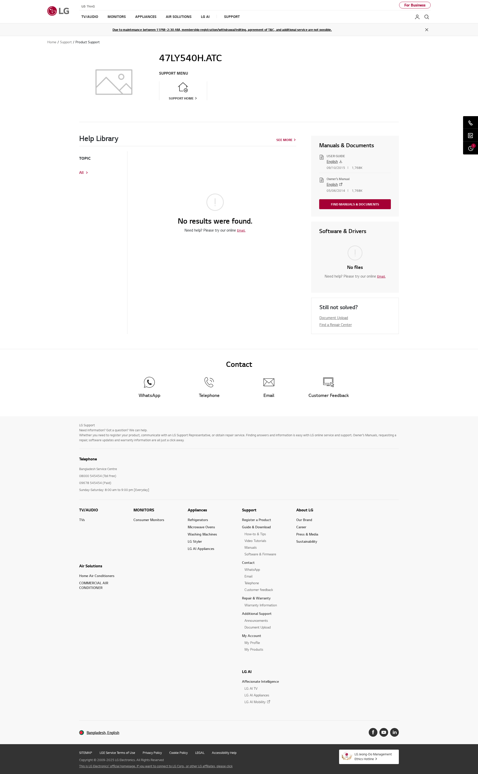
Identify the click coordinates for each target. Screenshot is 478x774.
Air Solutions (90, 565)
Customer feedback (258, 589)
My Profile (252, 642)
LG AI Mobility (255, 702)
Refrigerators (198, 519)
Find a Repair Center (335, 324)
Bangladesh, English (103, 732)
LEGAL (199, 752)
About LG (304, 509)
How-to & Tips (255, 534)
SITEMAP (85, 752)
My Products (253, 649)
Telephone (251, 582)
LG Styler (195, 541)
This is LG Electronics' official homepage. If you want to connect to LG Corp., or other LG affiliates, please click (156, 766)
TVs (82, 519)
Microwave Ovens (201, 527)
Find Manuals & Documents (355, 204)
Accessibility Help (224, 752)
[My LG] (417, 17)
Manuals (250, 547)
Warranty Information (260, 605)
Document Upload (333, 317)
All (81, 173)
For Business (414, 5)
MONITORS (143, 509)
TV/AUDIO (88, 509)
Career (301, 527)
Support (249, 509)
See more (284, 140)
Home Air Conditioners (97, 575)
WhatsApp (252, 569)
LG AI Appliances (201, 548)
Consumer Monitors (148, 519)
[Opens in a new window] (373, 732)
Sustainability (306, 541)
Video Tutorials (255, 540)
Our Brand (304, 519)
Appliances (197, 509)
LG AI (247, 671)
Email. (241, 230)
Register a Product (256, 519)
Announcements (256, 620)
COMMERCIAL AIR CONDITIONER (93, 585)
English (332, 161)
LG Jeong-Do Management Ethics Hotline (373, 756)
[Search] (427, 17)
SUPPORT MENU (173, 73)
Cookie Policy (178, 752)
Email (248, 576)
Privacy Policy (152, 752)
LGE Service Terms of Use (117, 752)
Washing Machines (202, 534)
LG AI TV (250, 688)
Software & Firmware (260, 554)
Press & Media (307, 534)
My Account (251, 635)
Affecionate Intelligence (260, 681)
